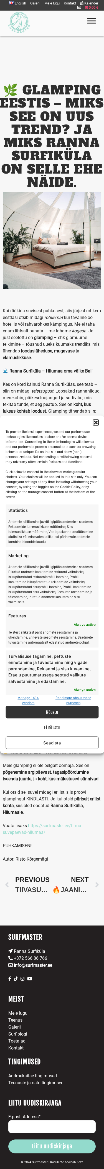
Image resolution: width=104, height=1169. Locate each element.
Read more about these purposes (73, 700)
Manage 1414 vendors (28, 700)
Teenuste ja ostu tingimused (36, 1082)
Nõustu (52, 712)
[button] (95, 422)
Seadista (52, 742)
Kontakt (70, 3)
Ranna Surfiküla (29, 951)
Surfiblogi (17, 1034)
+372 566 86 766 (30, 958)
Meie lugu (52, 3)
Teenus (15, 1020)
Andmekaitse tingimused (32, 1075)
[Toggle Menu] (91, 20)
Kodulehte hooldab (66, 1162)
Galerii (35, 3)
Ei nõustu (52, 727)
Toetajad (17, 1041)
